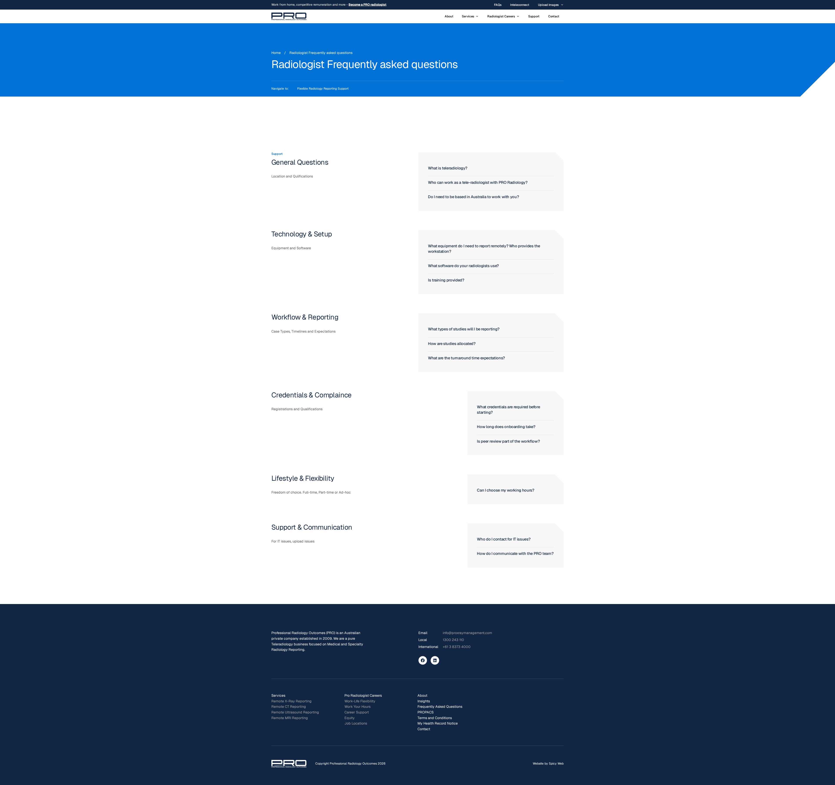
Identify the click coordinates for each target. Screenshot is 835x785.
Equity (349, 718)
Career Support (356, 712)
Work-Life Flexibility (359, 701)
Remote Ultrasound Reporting (295, 712)
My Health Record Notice (438, 723)
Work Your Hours (357, 706)
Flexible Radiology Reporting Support (323, 88)
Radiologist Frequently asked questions (320, 52)
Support (533, 16)
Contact (553, 16)
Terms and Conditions (435, 718)
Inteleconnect (519, 4)
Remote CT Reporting (288, 706)
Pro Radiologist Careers (363, 695)
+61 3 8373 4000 (457, 646)
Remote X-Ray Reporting (291, 701)
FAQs (497, 4)
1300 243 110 (453, 640)
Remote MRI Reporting (289, 718)
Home (276, 52)
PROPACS (426, 712)
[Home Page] (289, 16)
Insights (424, 701)
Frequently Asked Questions (440, 706)
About (449, 16)
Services (278, 695)
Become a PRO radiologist (367, 5)
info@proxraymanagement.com (467, 633)
